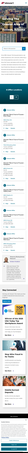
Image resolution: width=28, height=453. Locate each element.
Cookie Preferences (14, 440)
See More (8, 335)
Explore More (7, 301)
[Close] (26, 419)
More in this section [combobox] (9, 48)
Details (13, 128)
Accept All (14, 449)
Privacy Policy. (5, 437)
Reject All (14, 444)
